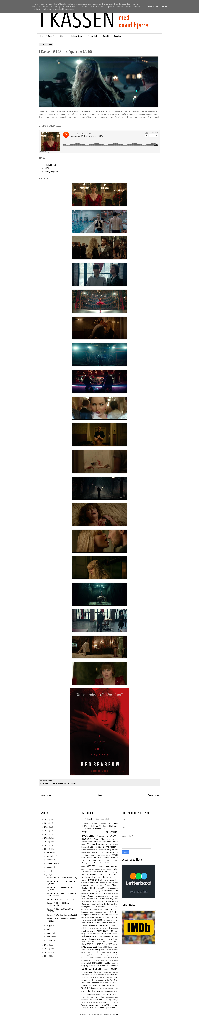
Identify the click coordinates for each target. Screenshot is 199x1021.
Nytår (83, 936)
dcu (99, 858)
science (114, 966)
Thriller (73, 783)
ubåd (102, 997)
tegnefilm (94, 988)
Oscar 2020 (107, 944)
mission (84, 928)
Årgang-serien (109, 1008)
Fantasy (107, 872)
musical (115, 928)
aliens (115, 839)
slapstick (108, 974)
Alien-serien (105, 839)
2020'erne (87, 835)
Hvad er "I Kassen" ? (48, 36)
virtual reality (91, 1002)
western (101, 1005)
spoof (91, 980)
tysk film (95, 997)
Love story (86, 920)
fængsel (108, 882)
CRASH (114, 855)
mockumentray (94, 928)
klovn (105, 912)
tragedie (96, 994)
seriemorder (86, 972)
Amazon (97, 841)
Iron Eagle (110, 899)
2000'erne (86, 832)
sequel (114, 969)
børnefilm (110, 852)
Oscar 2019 (96, 944)
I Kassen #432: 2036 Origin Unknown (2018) (57, 904)
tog (82, 994)
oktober (50, 860)
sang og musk (87, 966)
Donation (117, 36)
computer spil (100, 855)
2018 (46, 849)
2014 (46, 956)
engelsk (108, 869)
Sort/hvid (88, 977)
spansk (96, 977)
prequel (110, 955)
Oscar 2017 (113, 942)
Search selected (102, 819)
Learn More (152, 7)
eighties (84, 869)
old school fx (97, 936)
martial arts (107, 923)
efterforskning (112, 866)
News (109, 934)
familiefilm (99, 872)
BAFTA (111, 844)
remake (98, 957)
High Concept (101, 893)
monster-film (105, 928)
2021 (46, 838)
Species (102, 977)
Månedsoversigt (105, 931)
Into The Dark (99, 898)
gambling (115, 882)
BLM (104, 849)
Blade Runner (98, 849)
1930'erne (113, 823)
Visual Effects (106, 1002)
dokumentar (97, 863)
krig (110, 915)
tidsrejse (100, 991)
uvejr (105, 1000)
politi (97, 952)
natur (116, 931)
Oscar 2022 (92, 947)
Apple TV (85, 844)
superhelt (114, 982)
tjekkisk (115, 991)
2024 (46, 827)
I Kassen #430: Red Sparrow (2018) (61, 915)
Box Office (91, 852)
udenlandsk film (112, 997)
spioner (66, 783)
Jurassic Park (99, 909)
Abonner (63, 36)
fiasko (100, 874)
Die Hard (93, 860)
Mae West (86, 923)
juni (48, 874)
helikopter (84, 893)
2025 (46, 823)
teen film (85, 988)
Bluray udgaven (51, 172)
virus (98, 1002)
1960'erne (103, 826)
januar (50, 940)
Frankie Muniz (103, 880)
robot (88, 963)
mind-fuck (114, 925)
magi (94, 923)
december (51, 852)
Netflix (103, 933)
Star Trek (110, 980)
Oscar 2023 (102, 947)
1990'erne (98, 828)
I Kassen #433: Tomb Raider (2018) (61, 899)
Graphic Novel (88, 888)
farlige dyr (114, 872)
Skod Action (85, 974)
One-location (90, 939)
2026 (46, 819)
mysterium (91, 931)
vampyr (115, 1000)
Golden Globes (111, 885)
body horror (112, 849)
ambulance (107, 842)
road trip (110, 960)
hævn (83, 896)
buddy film (100, 852)
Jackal (104, 901)
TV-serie (85, 997)
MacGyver (106, 920)
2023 (46, 830)
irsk (116, 898)
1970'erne (113, 826)
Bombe (83, 852)
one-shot (109, 939)
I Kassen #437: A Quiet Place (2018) (61, 878)
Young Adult (86, 1008)
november (51, 856)
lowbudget (97, 920)
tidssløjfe (108, 992)
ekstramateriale (100, 869)
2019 (46, 845)
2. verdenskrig (111, 829)
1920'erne (103, 823)
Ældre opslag (153, 795)
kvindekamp (85, 917)
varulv (83, 1002)
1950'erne (94, 826)
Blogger (115, 1014)
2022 (46, 834)
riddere (104, 960)
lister (116, 917)
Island (83, 901)
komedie (113, 912)
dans (83, 858)
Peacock (115, 949)
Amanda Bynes (87, 841)
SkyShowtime (99, 974)
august (50, 867)
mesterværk (104, 925)
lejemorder (94, 917)
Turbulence (106, 994)
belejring (90, 849)
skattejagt (107, 972)
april (49, 929)
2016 (46, 949)
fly (104, 877)
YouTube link (50, 165)
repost (105, 957)
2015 (46, 952)
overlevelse (85, 949)
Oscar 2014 (91, 942)
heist (115, 891)
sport (95, 980)
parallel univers (106, 949)
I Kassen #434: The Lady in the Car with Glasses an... (61, 894)
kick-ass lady (87, 912)
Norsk (115, 933)
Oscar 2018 (86, 944)
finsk (94, 877)
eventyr (84, 872)
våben (115, 1002)
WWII (107, 1005)
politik (103, 952)
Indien (116, 896)
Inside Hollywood (87, 898)
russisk (115, 963)
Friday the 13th (93, 882)
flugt (99, 877)
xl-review (114, 1005)
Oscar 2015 (102, 942)
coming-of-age (87, 855)
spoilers (84, 980)
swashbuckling (105, 985)
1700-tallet (84, 823)
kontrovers (96, 915)
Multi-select (89, 819)
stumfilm (105, 983)
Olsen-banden (108, 936)
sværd (95, 985)
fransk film (113, 880)
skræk (92, 975)
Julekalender (86, 909)
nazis (90, 934)
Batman (84, 849)
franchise (92, 879)
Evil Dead (91, 872)
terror (101, 988)
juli (48, 871)
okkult (88, 936)
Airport (96, 839)
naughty (84, 934)
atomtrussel (103, 844)
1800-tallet (94, 823)
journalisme (100, 907)
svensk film (86, 985)
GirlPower (100, 885)
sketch (115, 972)
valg (109, 1000)
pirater (83, 952)
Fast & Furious (88, 874)
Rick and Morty (97, 960)
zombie (101, 1008)
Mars (99, 923)
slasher (114, 974)
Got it (164, 7)
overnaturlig (95, 949)
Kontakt (106, 36)
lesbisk (101, 917)
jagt (109, 901)
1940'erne (85, 826)
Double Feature (111, 863)
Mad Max (114, 920)
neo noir (96, 933)
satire (96, 965)
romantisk (97, 963)
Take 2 (115, 985)
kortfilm (105, 915)
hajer (99, 891)
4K (107, 836)
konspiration (86, 915)
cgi (116, 852)
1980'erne (86, 828)
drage (83, 866)
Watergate (84, 1005)
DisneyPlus (85, 863)
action (114, 835)
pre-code (96, 955)
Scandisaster (105, 966)
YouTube (94, 1008)
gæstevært (85, 891)
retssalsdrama (86, 960)
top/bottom (88, 994)
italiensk (89, 901)
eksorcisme (91, 869)
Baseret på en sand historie (103, 847)
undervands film (95, 1000)
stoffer (89, 983)
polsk (109, 952)
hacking (94, 891)
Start (99, 795)
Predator (104, 955)
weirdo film (93, 1005)
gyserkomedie (112, 888)
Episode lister (76, 36)
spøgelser (102, 980)
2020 (46, 842)
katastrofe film (111, 909)
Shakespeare (98, 972)
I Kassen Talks (92, 36)
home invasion (113, 893)
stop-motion (97, 983)
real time (85, 957)
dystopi (101, 866)
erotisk (115, 869)
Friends (102, 882)
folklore (108, 877)
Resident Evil (113, 957)
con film (108, 855)
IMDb (46, 168)
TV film (115, 994)
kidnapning (98, 912)
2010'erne (53, 783)
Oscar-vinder (112, 947)
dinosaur (102, 860)
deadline (105, 858)
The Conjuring (109, 988)
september (51, 863)
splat (115, 977)
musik (83, 931)
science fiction (91, 968)
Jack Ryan (96, 901)
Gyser (100, 888)
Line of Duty (109, 917)
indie (111, 896)
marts (49, 933)
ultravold (84, 1000)
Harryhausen (107, 891)
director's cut (112, 860)
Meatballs (93, 925)
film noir (108, 875)
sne (83, 977)
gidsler (93, 885)
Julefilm (114, 906)
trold (100, 994)
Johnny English (103, 904)
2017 (46, 945)
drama (60, 783)
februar (50, 936)
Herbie (91, 893)
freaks (83, 882)
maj (48, 925)
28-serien (100, 836)
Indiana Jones (104, 896)
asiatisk (94, 844)
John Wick (91, 904)
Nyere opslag (45, 795)
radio (116, 955)
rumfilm (107, 963)
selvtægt (106, 969)
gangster (85, 885)
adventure (86, 838)
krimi (115, 915)
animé (115, 842)
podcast (90, 952)
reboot (92, 957)
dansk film (91, 857)
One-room (101, 939)
